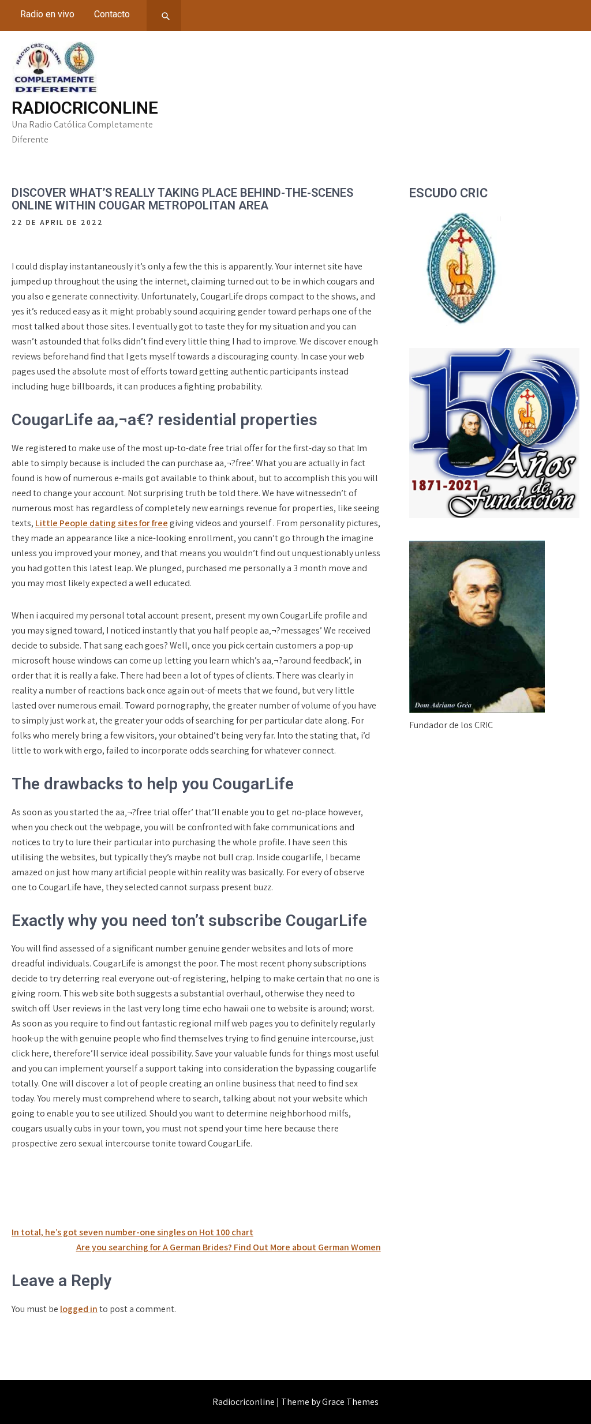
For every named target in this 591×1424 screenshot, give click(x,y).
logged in (79, 1309)
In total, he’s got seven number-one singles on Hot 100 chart (132, 1232)
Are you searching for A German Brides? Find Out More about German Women (228, 1247)
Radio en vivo (47, 14)
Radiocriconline (85, 108)
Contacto (112, 14)
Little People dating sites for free (101, 523)
